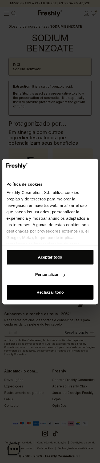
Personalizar (47, 274)
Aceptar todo (50, 257)
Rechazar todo (50, 292)
